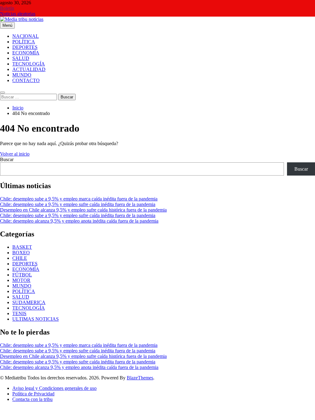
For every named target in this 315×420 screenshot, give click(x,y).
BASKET (22, 247)
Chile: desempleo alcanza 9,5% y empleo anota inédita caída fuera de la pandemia (79, 221)
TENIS (19, 313)
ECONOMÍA (25, 52)
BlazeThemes (140, 377)
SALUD (20, 58)
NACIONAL (25, 36)
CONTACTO (26, 80)
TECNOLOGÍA (28, 63)
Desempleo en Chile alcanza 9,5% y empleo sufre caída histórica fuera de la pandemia (83, 209)
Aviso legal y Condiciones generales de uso (54, 388)
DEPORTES (25, 47)
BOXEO (21, 252)
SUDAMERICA (29, 302)
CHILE (19, 258)
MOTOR (21, 280)
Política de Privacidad (33, 393)
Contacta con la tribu (32, 399)
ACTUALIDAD (29, 69)
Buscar (7, 159)
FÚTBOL (22, 274)
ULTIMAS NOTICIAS (35, 319)
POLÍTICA (23, 41)
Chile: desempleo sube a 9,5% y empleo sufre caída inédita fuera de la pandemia (77, 204)
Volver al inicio (15, 154)
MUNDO (21, 74)
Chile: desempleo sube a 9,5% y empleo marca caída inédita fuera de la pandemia (79, 198)
